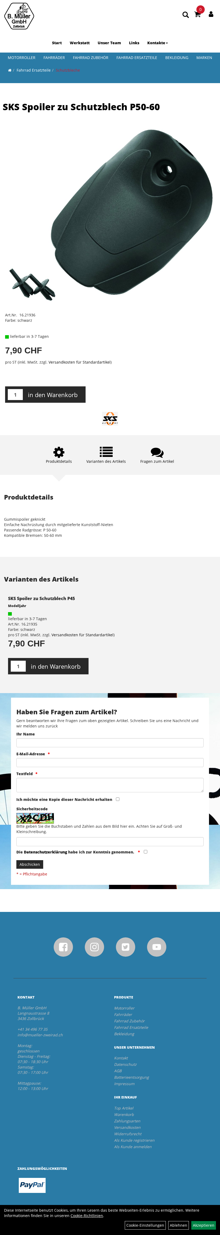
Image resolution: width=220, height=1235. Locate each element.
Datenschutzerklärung (45, 852)
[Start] (10, 70)
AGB (118, 1070)
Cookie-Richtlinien (87, 1215)
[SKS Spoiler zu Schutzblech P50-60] (110, 216)
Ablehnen (178, 1225)
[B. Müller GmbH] (19, 16)
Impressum (124, 1083)
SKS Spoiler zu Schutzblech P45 (41, 598)
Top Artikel (123, 1108)
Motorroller (21, 57)
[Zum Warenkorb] (197, 15)
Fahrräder (54, 57)
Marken (204, 57)
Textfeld (24, 773)
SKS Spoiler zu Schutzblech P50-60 (81, 107)
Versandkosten (127, 1127)
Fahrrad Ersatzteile (136, 57)
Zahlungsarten (127, 1120)
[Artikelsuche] (185, 15)
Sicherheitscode (32, 808)
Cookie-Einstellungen (145, 1225)
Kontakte (156, 42)
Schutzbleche (68, 70)
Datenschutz (125, 1064)
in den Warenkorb (53, 394)
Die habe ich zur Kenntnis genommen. (75, 852)
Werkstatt (80, 42)
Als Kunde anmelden (133, 1146)
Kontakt (121, 1057)
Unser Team (109, 42)
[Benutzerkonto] (211, 14)
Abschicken (30, 864)
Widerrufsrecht (127, 1133)
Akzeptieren (203, 1225)
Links (134, 42)
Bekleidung (176, 57)
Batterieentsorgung (131, 1077)
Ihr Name (25, 734)
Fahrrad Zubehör (90, 57)
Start (57, 42)
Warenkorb (124, 1114)
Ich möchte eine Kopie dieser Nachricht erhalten (64, 799)
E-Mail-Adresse (30, 753)
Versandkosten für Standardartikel (80, 362)
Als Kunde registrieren (134, 1140)
